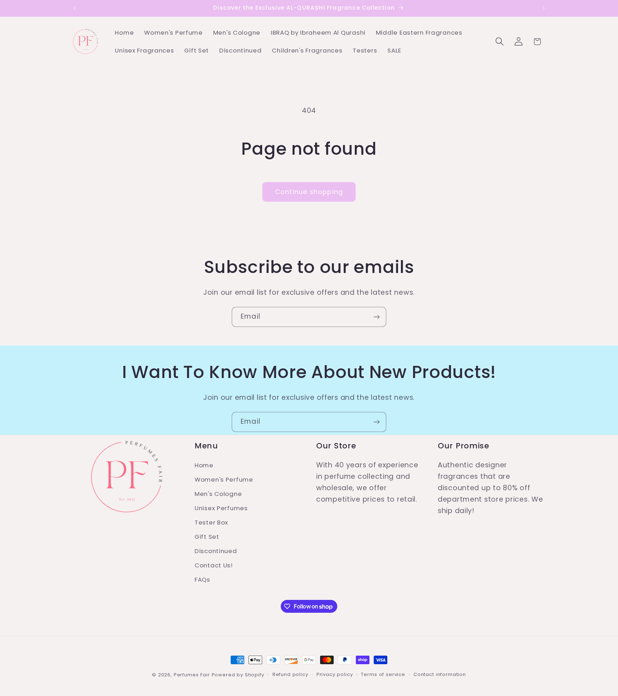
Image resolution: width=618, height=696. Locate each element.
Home (204, 465)
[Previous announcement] (74, 8)
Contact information (439, 674)
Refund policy (290, 674)
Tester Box (211, 522)
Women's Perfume (224, 479)
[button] (499, 41)
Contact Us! (214, 565)
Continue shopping (309, 191)
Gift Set (207, 536)
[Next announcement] (543, 8)
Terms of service (383, 674)
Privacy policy (335, 674)
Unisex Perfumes (221, 508)
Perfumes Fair (192, 674)
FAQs (202, 579)
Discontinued (216, 551)
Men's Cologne (218, 493)
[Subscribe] (376, 317)
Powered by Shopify (238, 674)
